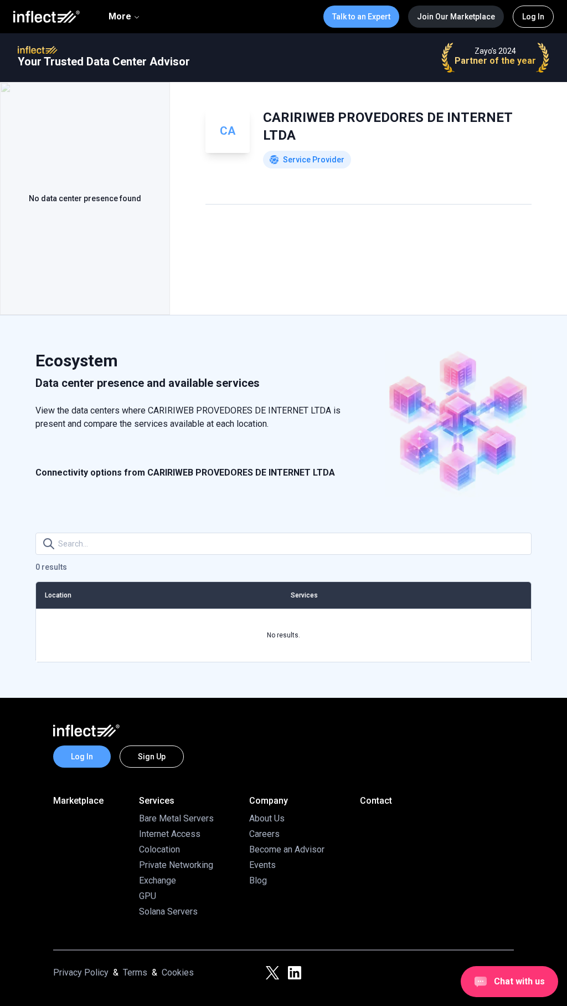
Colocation (159, 849)
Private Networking (176, 865)
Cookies (178, 972)
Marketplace (78, 800)
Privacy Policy (81, 972)
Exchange (157, 880)
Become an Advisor (286, 849)
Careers (264, 834)
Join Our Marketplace (456, 16)
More (120, 16)
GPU (147, 896)
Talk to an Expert (361, 16)
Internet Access (169, 834)
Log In (533, 16)
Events (262, 865)
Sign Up (152, 756)
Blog (258, 880)
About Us (267, 818)
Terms (135, 972)
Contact (376, 800)
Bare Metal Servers (176, 818)
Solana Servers (168, 911)
